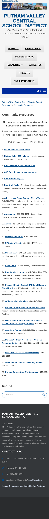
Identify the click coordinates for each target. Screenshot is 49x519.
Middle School (24, 56)
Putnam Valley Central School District (24, 20)
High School (33, 48)
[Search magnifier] (44, 395)
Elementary (15, 65)
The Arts (24, 73)
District (13, 48)
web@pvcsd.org (35, 480)
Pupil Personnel (24, 81)
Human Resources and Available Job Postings (23, 486)
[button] (39, 91)
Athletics (35, 65)
